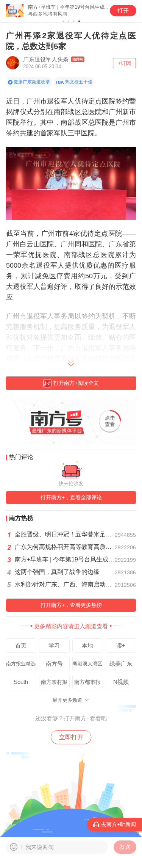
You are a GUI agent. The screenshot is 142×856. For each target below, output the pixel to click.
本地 (87, 645)
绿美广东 (120, 663)
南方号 (54, 663)
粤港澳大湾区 (87, 663)
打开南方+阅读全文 (76, 383)
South (21, 682)
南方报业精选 (21, 663)
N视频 (121, 682)
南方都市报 (87, 682)
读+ (120, 645)
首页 (21, 645)
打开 (123, 10)
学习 (54, 645)
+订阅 (124, 63)
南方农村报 (54, 682)
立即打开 (71, 737)
